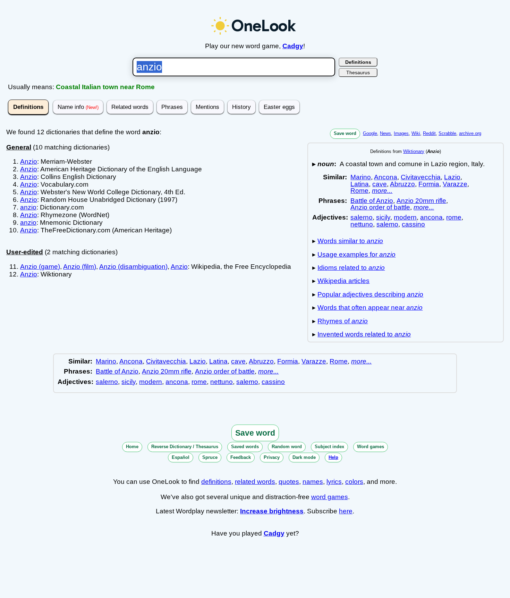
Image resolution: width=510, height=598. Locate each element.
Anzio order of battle (380, 207)
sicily (383, 217)
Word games (370, 446)
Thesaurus (358, 72)
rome (453, 217)
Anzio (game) (40, 266)
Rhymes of (342, 321)
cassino (413, 224)
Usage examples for (356, 254)
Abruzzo (402, 184)
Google (370, 133)
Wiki (415, 133)
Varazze (455, 184)
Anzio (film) (79, 266)
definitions (216, 481)
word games (329, 497)
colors (354, 481)
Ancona (385, 177)
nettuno (361, 224)
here (345, 511)
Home (132, 446)
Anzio (28, 161)
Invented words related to (364, 334)
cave (379, 184)
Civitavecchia (421, 177)
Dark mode (304, 457)
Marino (360, 177)
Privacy (272, 457)
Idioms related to (351, 267)
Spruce (210, 457)
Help (333, 457)
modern (405, 217)
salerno (361, 217)
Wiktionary (413, 151)
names (313, 481)
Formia (428, 184)
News (385, 133)
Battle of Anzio (371, 200)
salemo (387, 224)
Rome (359, 190)
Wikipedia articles (343, 280)
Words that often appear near (370, 307)
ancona (431, 217)
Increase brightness (272, 511)
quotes (289, 481)
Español (180, 457)
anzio (28, 207)
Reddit (429, 133)
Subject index (329, 446)
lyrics (334, 481)
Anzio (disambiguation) (133, 266)
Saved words (245, 446)
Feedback (240, 457)
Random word (287, 446)
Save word (345, 133)
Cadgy (292, 46)
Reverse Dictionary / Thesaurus (184, 446)
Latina (359, 184)
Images (401, 133)
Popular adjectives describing (370, 294)
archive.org (470, 133)
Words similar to (350, 241)
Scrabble (447, 133)
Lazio (452, 177)
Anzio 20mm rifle (421, 200)
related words (255, 481)
